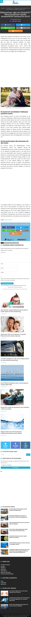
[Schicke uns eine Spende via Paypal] (9, 239)
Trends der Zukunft (5, 564)
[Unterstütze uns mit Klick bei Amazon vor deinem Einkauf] (21, 239)
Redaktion (3, 567)
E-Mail (2, 268)
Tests (2, 581)
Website (2, 272)
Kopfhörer (6, 242)
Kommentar (3, 252)
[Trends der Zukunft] (15, 2)
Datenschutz (4, 570)
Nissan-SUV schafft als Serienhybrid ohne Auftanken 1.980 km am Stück (15, 408)
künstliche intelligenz (14, 242)
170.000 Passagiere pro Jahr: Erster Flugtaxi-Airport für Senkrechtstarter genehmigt (15, 359)
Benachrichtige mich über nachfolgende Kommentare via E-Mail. (14, 285)
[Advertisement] (15, 69)
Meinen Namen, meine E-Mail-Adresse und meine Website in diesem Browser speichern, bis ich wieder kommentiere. (15, 279)
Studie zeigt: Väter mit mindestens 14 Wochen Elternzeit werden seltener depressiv (13, 335)
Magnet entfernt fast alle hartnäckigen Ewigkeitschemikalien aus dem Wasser (11, 432)
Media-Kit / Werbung (5, 572)
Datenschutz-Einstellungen (7, 573)
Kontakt (3, 566)
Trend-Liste (3, 582)
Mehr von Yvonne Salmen (15, 287)
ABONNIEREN (15, 467)
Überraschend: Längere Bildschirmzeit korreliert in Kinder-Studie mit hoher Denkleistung (14, 310)
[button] (8, 25)
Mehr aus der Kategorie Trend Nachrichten (15, 289)
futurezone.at (7, 219)
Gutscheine (3, 584)
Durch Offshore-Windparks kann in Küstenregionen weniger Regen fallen (14, 383)
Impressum (3, 569)
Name (2, 263)
